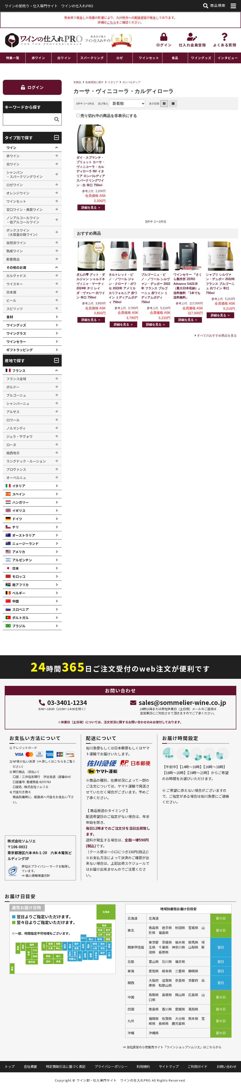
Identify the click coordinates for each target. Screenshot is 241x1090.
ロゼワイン (14, 184)
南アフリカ (20, 584)
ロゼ (119, 58)
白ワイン (64, 58)
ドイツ (17, 518)
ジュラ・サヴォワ (19, 436)
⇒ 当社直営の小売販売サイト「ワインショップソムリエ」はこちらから (172, 1047)
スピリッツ (14, 308)
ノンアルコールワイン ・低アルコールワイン (22, 219)
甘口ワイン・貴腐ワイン (24, 209)
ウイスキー (14, 284)
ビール (11, 300)
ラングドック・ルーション (26, 461)
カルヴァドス (16, 275)
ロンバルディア (131, 82)
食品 (175, 58)
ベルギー (18, 593)
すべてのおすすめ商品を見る (217, 335)
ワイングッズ (201, 58)
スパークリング (92, 58)
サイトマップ (169, 1066)
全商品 (77, 82)
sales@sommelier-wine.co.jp (182, 702)
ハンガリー (20, 502)
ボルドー (13, 387)
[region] (120, 57)
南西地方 (13, 452)
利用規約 (143, 1066)
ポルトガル (20, 617)
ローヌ (11, 444)
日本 (15, 568)
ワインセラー (16, 341)
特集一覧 (13, 58)
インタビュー (228, 58)
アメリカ (18, 551)
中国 (15, 601)
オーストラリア (23, 535)
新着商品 (13, 259)
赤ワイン (38, 58)
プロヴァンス (16, 469)
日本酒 (11, 292)
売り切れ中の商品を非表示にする (108, 116)
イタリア (113, 82)
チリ (15, 527)
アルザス (13, 411)
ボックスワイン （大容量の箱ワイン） (22, 232)
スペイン (18, 494)
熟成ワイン (14, 251)
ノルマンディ (16, 428)
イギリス (18, 510)
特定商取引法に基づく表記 (65, 1066)
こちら (111, 22)
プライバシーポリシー (111, 1066)
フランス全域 (16, 378)
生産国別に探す (94, 82)
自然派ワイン (16, 242)
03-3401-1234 (67, 702)
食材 (9, 316)
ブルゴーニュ (16, 395)
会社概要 (30, 1066)
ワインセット (149, 58)
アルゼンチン (22, 560)
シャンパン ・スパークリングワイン (24, 174)
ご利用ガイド (197, 1066)
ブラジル (18, 625)
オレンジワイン (17, 193)
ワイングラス (16, 333)
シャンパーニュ (17, 403)
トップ (10, 1066)
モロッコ (18, 576)
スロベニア (20, 609)
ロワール (13, 420)
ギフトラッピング (19, 349)
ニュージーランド (25, 543)
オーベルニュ (16, 477)
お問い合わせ (226, 1066)
